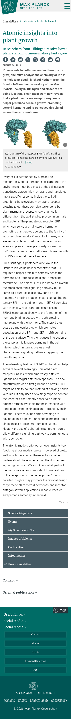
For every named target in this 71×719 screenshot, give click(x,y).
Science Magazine (20, 513)
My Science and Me (21, 530)
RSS (35, 669)
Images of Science (20, 538)
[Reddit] (20, 59)
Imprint (22, 700)
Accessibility (59, 700)
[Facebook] (5, 59)
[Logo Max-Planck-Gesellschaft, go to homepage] (30, 7)
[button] (65, 145)
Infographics (16, 555)
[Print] (57, 59)
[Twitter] (28, 59)
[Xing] (43, 59)
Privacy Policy (39, 700)
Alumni (35, 643)
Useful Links (14, 614)
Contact (35, 634)
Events (12, 521)
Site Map (9, 700)
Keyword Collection (35, 661)
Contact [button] (9, 580)
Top (63, 610)
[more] (28, 162)
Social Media (14, 621)
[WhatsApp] (35, 59)
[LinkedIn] (13, 59)
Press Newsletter (19, 564)
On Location (16, 547)
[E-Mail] (50, 59)
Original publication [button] (18, 592)
